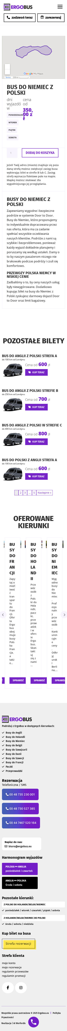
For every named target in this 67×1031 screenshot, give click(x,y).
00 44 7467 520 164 (22, 823)
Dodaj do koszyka (40, 153)
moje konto (8, 963)
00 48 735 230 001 (22, 794)
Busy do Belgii (13, 745)
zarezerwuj (53, 18)
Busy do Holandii (33, 561)
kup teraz (38, 372)
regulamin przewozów (15, 971)
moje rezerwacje (12, 967)
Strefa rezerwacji (18, 944)
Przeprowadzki (13, 771)
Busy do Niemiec (15, 741)
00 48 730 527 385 (22, 808)
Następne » (44, 492)
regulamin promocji (14, 975)
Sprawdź (18, 680)
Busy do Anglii (13, 732)
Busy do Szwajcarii (16, 749)
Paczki (9, 766)
